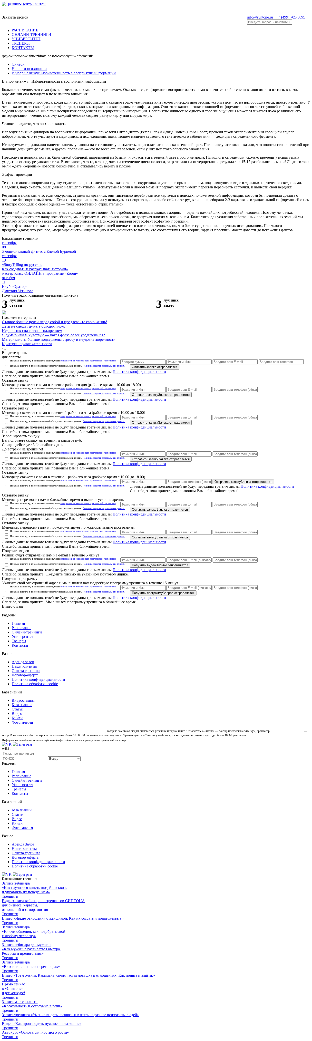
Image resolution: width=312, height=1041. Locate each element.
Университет (22, 636)
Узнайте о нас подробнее (263, 735)
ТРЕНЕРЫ (21, 43)
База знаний (22, 705)
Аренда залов (23, 662)
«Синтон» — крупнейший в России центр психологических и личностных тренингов (53, 731)
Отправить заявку (161, 395)
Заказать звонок (15, 17)
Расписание (21, 628)
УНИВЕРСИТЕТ (26, 39)
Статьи (17, 709)
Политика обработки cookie (35, 684)
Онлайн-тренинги (27, 632)
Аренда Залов (23, 844)
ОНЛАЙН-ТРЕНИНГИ (31, 34)
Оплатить (154, 367)
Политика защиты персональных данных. (104, 365)
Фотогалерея (22, 722)
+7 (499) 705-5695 (290, 17)
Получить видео (160, 565)
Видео (17, 713)
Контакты (20, 645)
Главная (18, 623)
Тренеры (19, 641)
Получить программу (163, 593)
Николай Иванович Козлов (286, 731)
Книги (17, 718)
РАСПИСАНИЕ (25, 30)
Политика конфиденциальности (139, 372)
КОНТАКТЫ (23, 48)
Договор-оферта (25, 675)
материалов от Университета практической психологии (88, 360)
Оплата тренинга (26, 671)
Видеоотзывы (23, 700)
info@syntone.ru (260, 17)
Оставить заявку (160, 509)
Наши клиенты (24, 666)
